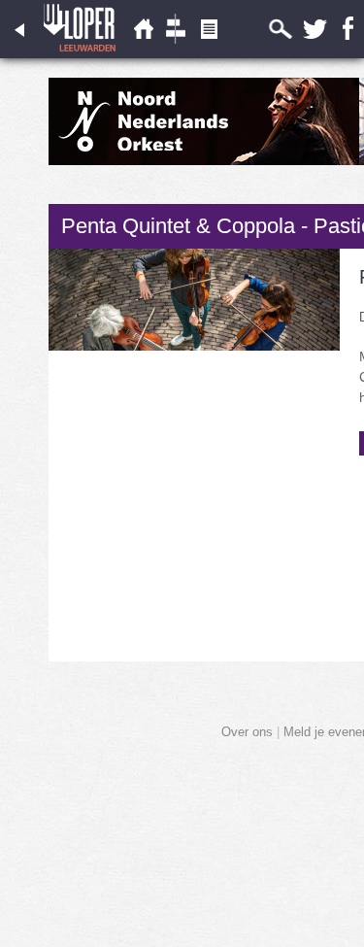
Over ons (247, 732)
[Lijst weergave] (142, 54)
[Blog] (208, 54)
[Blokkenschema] (175, 54)
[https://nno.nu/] (204, 160)
